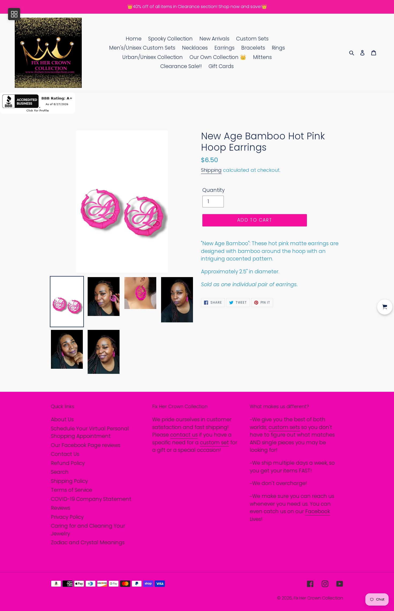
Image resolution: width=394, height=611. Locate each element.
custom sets (284, 427)
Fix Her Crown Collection (318, 598)
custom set (214, 442)
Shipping (211, 170)
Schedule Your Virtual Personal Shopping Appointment (90, 432)
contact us (184, 434)
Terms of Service (71, 490)
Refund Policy (68, 463)
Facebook (317, 511)
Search (60, 472)
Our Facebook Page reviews (85, 445)
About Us (62, 419)
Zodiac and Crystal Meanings (88, 542)
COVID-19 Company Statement (91, 499)
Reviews (60, 508)
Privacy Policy (67, 517)
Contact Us (65, 454)
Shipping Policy (69, 481)
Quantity (213, 190)
